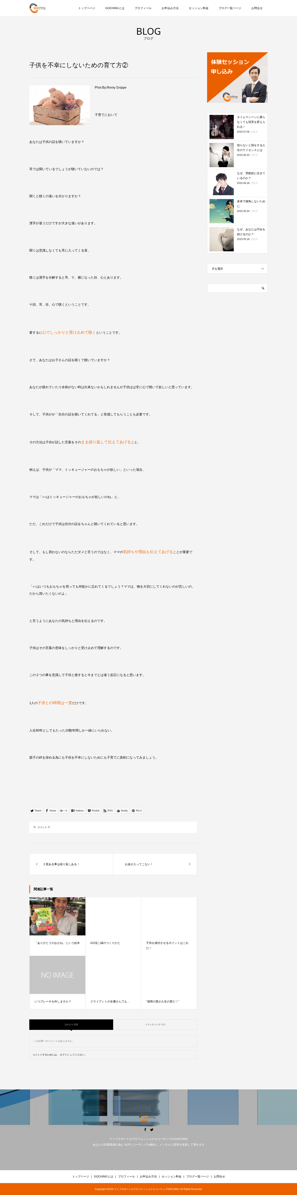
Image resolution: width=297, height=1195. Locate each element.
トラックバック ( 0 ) (155, 1024)
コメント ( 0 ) (71, 1024)
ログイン (65, 1054)
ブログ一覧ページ (230, 8)
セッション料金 (199, 8)
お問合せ (257, 8)
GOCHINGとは (114, 8)
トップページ (86, 8)
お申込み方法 (170, 8)
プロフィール (143, 8)
